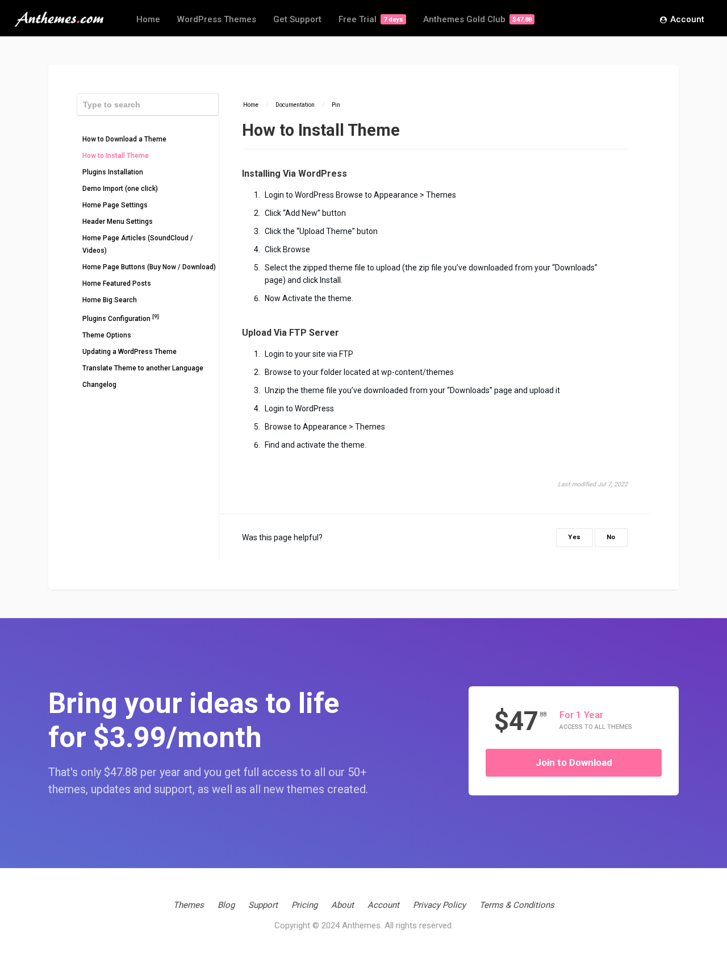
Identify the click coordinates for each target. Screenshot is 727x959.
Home (148, 19)
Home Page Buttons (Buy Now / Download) (149, 267)
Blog (226, 905)
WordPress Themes (216, 19)
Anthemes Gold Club (477, 19)
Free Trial (371, 19)
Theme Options (106, 335)
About (342, 905)
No (611, 537)
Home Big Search (109, 300)
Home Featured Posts (116, 283)
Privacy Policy (439, 905)
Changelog (99, 385)
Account (687, 19)
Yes (574, 537)
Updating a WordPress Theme (129, 352)
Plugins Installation (112, 172)
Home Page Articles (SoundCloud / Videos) (137, 244)
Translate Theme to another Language (142, 368)
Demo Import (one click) (120, 189)
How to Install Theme (115, 156)
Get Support (297, 19)
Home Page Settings (115, 205)
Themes (188, 905)
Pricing (304, 905)
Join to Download (574, 762)
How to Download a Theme (124, 139)
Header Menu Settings (117, 222)
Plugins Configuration (120, 318)
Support (263, 905)
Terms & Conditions (516, 905)
